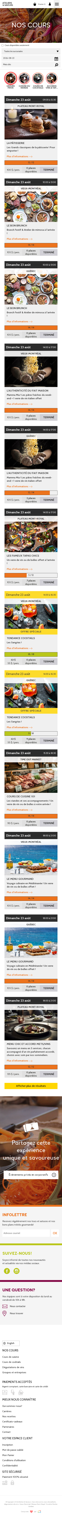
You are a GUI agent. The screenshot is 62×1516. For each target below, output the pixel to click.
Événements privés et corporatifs (28, 1174)
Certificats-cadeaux (12, 1421)
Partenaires (8, 1426)
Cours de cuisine (10, 1356)
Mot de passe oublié (12, 1449)
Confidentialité (10, 1465)
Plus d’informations (17, 156)
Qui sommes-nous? (12, 1406)
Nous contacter (17, 1306)
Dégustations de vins (13, 1367)
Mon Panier (8, 1455)
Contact (6, 1432)
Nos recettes (9, 1416)
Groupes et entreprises (14, 1372)
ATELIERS (8, 4)
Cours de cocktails (11, 1362)
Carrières (6, 1411)
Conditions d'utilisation (14, 1460)
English (10, 1343)
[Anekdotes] (39, 1511)
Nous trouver (16, 1313)
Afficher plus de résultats (31, 1086)
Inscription (7, 1444)
